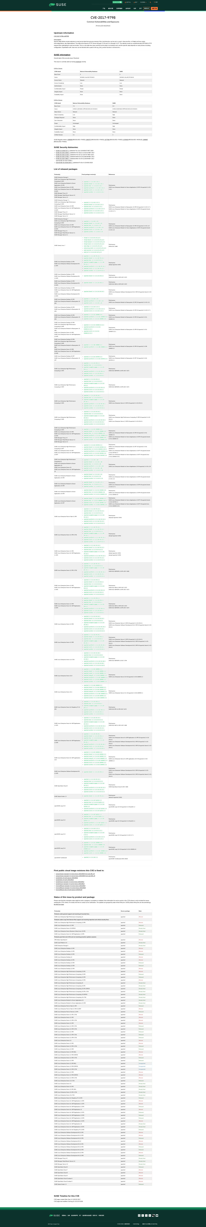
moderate (78, 61)
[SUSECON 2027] (117, 2)
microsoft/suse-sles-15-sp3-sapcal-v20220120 (69, 889)
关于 (80, 1215)
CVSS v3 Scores (58, 100)
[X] (146, 1215)
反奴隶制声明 (74, 1215)
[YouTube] (139, 1215)
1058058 (69, 139)
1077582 (107, 139)
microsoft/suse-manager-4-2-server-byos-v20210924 (71, 888)
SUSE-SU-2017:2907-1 (62, 158)
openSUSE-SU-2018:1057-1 (64, 162)
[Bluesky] (157, 1215)
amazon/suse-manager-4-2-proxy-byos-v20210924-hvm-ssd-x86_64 (75, 874)
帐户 (136, 2)
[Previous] (99, 26)
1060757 (88, 139)
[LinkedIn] (150, 1215)
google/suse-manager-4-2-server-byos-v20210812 (70, 884)
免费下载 (154, 8)
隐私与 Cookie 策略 (146, 1224)
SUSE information (62, 55)
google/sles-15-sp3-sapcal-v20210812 (67, 878)
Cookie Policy (154, 1224)
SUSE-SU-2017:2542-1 (62, 152)
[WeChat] (153, 1215)
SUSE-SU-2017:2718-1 (62, 154)
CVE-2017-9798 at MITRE (61, 36)
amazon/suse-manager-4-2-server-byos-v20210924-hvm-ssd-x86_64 (75, 876)
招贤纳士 (64, 1215)
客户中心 (129, 2)
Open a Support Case (54, 1224)
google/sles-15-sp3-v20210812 (65, 880)
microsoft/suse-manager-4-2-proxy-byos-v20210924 (70, 886)
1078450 (125, 139)
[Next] (108, 26)
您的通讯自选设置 (86, 1215)
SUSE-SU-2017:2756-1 (62, 156)
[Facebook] (143, 1215)
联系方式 (146, 8)
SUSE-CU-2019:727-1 (62, 150)
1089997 (145, 139)
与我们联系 (101, 1215)
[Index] (104, 26)
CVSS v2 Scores (58, 68)
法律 (69, 1215)
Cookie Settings (136, 1224)
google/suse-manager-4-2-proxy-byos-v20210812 (70, 882)
